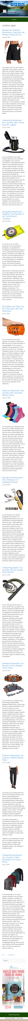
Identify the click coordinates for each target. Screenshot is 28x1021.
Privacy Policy (19, 1018)
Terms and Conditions (10, 1018)
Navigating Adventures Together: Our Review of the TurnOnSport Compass (13, 215)
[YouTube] (22, 4)
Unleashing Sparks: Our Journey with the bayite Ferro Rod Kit (12, 570)
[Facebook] (12, 4)
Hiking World (15, 9)
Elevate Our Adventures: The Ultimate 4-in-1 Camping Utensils (13, 479)
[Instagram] (19, 4)
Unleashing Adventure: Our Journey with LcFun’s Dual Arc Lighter (13, 122)
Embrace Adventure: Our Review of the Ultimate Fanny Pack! (13, 665)
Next (12, 955)
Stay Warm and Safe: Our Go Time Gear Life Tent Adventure (13, 308)
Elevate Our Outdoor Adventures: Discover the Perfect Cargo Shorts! (13, 32)
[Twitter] (15, 4)
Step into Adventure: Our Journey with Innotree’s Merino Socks (13, 392)
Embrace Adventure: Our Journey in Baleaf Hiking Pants (13, 757)
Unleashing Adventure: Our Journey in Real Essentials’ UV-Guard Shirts (12, 858)
